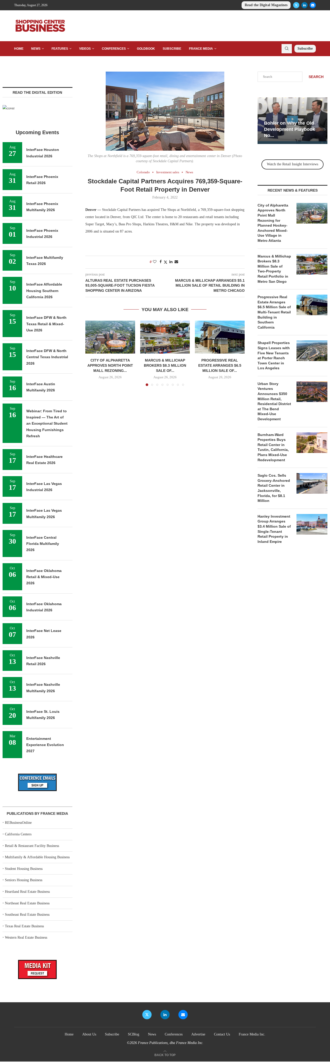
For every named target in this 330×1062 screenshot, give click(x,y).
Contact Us (222, 1034)
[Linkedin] (304, 5)
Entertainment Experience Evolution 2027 (45, 744)
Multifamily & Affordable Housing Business (37, 857)
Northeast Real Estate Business (27, 903)
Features (60, 48)
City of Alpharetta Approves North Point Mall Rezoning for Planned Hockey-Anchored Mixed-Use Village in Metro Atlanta (273, 223)
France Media (201, 48)
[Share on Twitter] (165, 262)
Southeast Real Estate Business (27, 915)
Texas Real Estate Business (24, 926)
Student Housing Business (24, 869)
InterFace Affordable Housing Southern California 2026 (44, 290)
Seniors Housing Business (23, 880)
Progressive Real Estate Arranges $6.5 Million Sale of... (219, 365)
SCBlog (133, 1034)
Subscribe (172, 48)
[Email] (313, 5)
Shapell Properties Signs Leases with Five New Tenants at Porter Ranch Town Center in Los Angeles (274, 355)
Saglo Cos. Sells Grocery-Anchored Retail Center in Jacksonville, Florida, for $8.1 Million (274, 488)
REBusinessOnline (18, 823)
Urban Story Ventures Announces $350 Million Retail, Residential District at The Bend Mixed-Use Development (274, 401)
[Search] (287, 48)
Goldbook (146, 48)
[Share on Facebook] (161, 262)
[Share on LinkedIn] (170, 262)
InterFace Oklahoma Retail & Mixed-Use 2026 (44, 577)
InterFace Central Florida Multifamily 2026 (42, 543)
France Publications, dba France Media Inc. (170, 1043)
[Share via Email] (176, 262)
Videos (85, 48)
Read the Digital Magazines (266, 5)
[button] (92, 353)
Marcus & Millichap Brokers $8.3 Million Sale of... (165, 365)
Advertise (198, 1034)
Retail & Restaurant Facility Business (32, 846)
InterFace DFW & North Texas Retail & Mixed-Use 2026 (46, 323)
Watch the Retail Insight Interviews (292, 164)
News (35, 48)
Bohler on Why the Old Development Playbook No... (289, 129)
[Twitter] (296, 5)
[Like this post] (154, 262)
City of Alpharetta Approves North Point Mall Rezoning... (110, 365)
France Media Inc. (252, 1034)
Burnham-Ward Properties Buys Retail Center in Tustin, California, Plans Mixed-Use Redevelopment (273, 447)
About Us (89, 1034)
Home (18, 48)
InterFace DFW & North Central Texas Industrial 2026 (47, 357)
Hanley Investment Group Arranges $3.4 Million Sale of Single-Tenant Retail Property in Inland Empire (274, 529)
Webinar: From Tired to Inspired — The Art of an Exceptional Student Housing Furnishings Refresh (47, 423)
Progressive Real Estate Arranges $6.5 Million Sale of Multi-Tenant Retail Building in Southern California (274, 312)
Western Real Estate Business (26, 937)
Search (316, 77)
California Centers (18, 834)
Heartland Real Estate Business (27, 892)
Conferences (114, 48)
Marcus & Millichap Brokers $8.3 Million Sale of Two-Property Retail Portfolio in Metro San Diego (274, 269)
